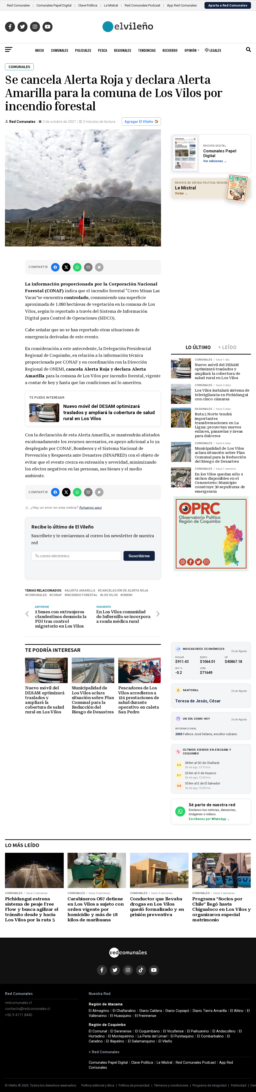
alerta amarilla (80, 590)
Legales (215, 50)
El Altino (237, 1011)
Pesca (102, 50)
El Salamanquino (141, 1041)
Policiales (83, 50)
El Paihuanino (198, 1031)
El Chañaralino (124, 1011)
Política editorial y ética (97, 1085)
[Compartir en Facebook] (55, 267)
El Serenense (121, 1031)
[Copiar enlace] (99, 267)
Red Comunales (18, 5)
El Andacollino (224, 1031)
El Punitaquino (182, 1036)
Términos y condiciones (171, 1085)
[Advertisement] (211, 234)
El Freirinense (145, 1016)
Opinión (190, 50)
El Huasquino (120, 1016)
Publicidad (238, 1085)
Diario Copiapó (177, 1011)
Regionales (122, 50)
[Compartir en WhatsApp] (77, 267)
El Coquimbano (147, 1031)
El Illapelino (115, 1041)
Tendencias (147, 50)
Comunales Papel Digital (54, 5)
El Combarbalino (210, 1036)
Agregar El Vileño (138, 122)
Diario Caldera (151, 1011)
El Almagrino (99, 1011)
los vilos (110, 595)
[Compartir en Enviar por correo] (88, 267)
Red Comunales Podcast (142, 5)
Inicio (39, 50)
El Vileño (165, 1041)
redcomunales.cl (18, 1003)
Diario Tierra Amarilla (210, 1011)
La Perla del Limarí (152, 1036)
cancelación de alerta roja (124, 590)
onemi (127, 595)
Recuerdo (170, 50)
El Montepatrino (121, 1036)
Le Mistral (111, 5)
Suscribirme (139, 556)
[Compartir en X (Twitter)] (66, 267)
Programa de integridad (209, 1085)
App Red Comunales (182, 5)
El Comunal (98, 1031)
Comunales (59, 50)
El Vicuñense (173, 1031)
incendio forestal (82, 595)
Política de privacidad (134, 1085)
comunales (37, 595)
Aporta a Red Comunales (227, 5)
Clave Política (87, 5)
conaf (56, 595)
